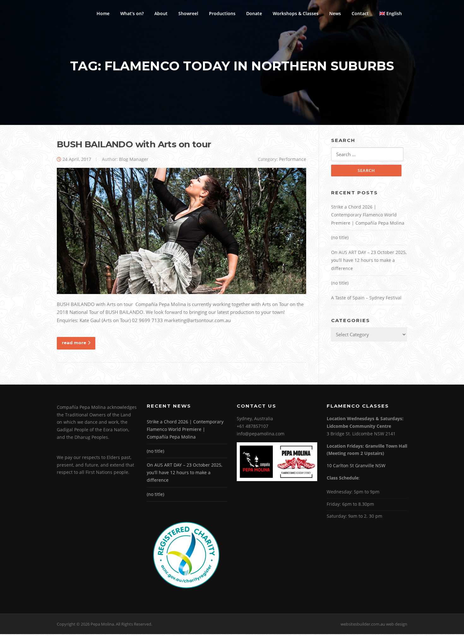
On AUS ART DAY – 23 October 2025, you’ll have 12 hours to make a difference (369, 260)
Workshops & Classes (295, 13)
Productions (222, 13)
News (335, 13)
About (161, 13)
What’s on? (132, 13)
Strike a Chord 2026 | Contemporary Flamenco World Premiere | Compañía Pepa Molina (367, 215)
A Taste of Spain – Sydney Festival (366, 298)
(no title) (339, 237)
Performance (292, 159)
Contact (360, 13)
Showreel (188, 13)
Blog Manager (133, 159)
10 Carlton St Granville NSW (356, 465)
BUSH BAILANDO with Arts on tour (134, 144)
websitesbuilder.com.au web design (374, 624)
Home (103, 13)
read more (74, 342)
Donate (254, 13)
